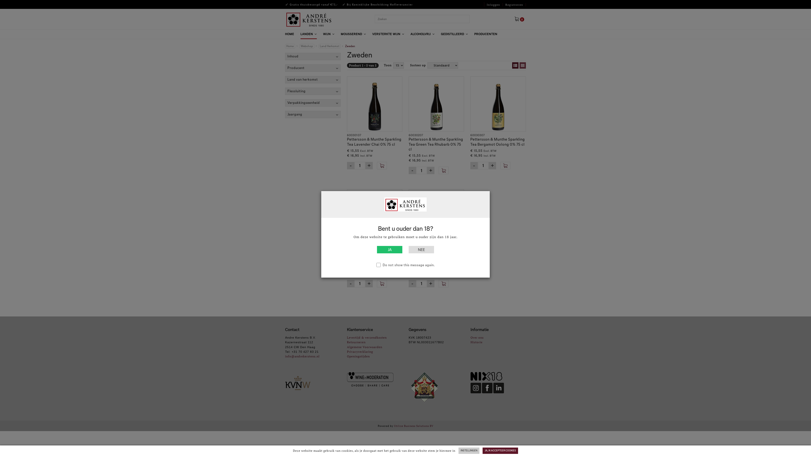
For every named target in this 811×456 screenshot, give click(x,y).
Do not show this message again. (409, 265)
